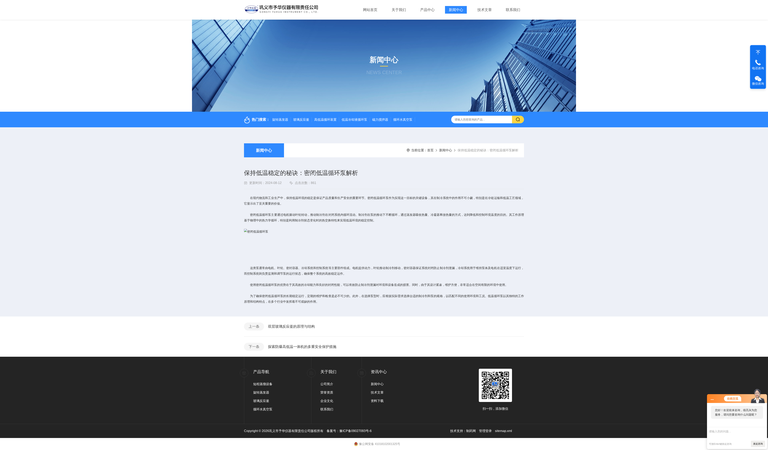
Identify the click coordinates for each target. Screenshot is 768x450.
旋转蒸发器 (280, 119)
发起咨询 (758, 443)
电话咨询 (758, 68)
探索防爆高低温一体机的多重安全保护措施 (302, 347)
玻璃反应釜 (301, 119)
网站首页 (370, 10)
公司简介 (326, 384)
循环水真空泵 (402, 119)
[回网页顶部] (758, 51)
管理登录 (485, 431)
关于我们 (399, 10)
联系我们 (513, 10)
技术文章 (484, 10)
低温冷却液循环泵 (354, 119)
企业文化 (326, 401)
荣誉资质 (326, 392)
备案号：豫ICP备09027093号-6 (349, 431)
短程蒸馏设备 (262, 384)
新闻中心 (456, 10)
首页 (430, 150)
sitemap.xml (503, 431)
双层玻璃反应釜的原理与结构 (291, 326)
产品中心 (427, 10)
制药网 (471, 431)
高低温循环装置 (325, 119)
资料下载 (377, 401)
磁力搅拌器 (380, 119)
